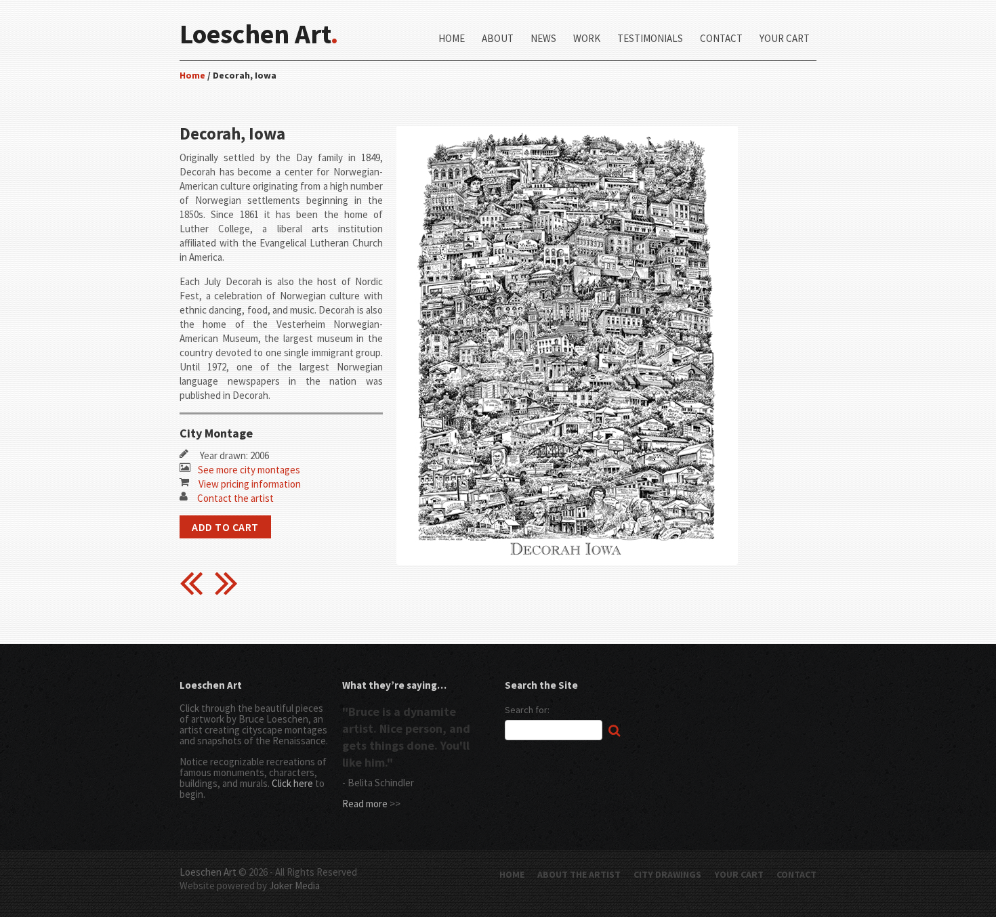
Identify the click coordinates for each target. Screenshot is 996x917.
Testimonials (650, 39)
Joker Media (294, 885)
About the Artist (579, 874)
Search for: (527, 710)
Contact (721, 39)
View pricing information (250, 483)
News (543, 39)
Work (586, 39)
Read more (365, 803)
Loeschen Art (208, 872)
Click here (292, 783)
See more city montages (249, 469)
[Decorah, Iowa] (567, 123)
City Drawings (667, 874)
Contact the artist (235, 498)
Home (451, 39)
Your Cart (785, 39)
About (498, 39)
